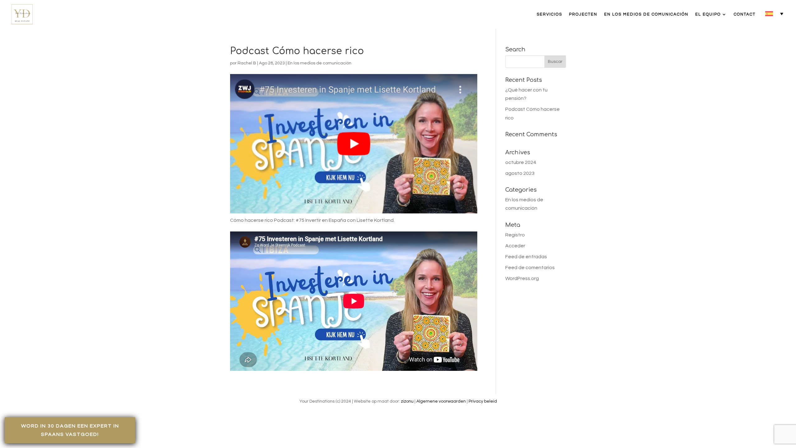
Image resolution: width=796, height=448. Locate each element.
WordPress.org (522, 278)
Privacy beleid (483, 401)
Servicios (549, 14)
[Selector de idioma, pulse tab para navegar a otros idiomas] (774, 13)
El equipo (708, 14)
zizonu (407, 401)
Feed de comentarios (530, 267)
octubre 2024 (520, 162)
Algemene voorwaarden (441, 401)
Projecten (583, 14)
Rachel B (247, 63)
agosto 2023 (520, 173)
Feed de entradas (526, 256)
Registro (515, 234)
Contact (745, 14)
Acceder (515, 245)
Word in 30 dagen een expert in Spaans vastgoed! (70, 430)
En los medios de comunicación (646, 14)
